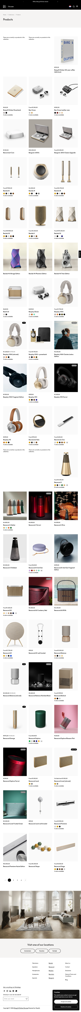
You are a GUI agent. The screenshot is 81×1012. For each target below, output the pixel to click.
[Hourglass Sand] (4, 113)
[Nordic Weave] (8, 613)
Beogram (51, 978)
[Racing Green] (62, 485)
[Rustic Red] (32, 570)
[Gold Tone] (4, 193)
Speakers (35, 967)
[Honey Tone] (32, 113)
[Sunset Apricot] (57, 314)
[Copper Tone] (32, 314)
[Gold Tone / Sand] (55, 236)
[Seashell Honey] (62, 113)
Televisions (35, 963)
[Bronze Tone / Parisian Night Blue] (62, 236)
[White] (34, 193)
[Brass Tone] (64, 442)
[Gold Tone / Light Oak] (29, 784)
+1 (16, 613)
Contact (67, 967)
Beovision (51, 974)
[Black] (36, 193)
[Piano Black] (11, 193)
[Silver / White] (60, 236)
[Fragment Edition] (64, 314)
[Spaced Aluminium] (6, 613)
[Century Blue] (11, 656)
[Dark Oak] (11, 613)
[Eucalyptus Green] (34, 314)
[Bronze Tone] (13, 193)
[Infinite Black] (6, 113)
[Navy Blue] (13, 613)
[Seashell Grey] (60, 113)
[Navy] (36, 400)
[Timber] (4, 442)
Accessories (35, 974)
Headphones (36, 970)
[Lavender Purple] (29, 570)
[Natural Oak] (55, 656)
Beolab (51, 963)
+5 (67, 485)
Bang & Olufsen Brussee (21, 1008)
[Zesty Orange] (8, 528)
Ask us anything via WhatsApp (12, 987)
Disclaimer (68, 970)
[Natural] (34, 442)
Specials (34, 978)
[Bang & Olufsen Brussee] (8, 6)
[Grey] (39, 193)
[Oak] (4, 613)
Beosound (51, 967)
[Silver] (8, 193)
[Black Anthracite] (6, 193)
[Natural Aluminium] (29, 113)
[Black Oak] (57, 656)
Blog (66, 980)
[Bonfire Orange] (39, 741)
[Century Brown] (62, 314)
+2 (67, 442)
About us (67, 963)
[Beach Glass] (6, 528)
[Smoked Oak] (62, 869)
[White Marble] (62, 656)
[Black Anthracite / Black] (57, 236)
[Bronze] (55, 698)
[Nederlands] (70, 6)
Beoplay (51, 970)
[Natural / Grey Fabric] (32, 784)
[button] (74, 6)
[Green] (29, 741)
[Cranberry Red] (57, 113)
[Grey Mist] (4, 314)
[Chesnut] (34, 400)
